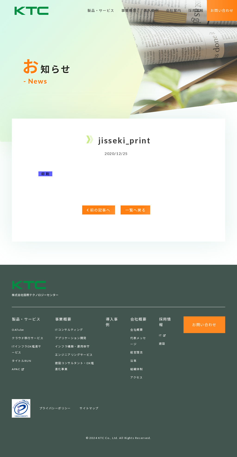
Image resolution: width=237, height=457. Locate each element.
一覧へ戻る (135, 210)
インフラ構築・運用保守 (72, 346)
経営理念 (136, 352)
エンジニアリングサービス (74, 354)
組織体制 (136, 369)
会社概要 (136, 329)
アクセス (136, 377)
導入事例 (151, 10)
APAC (16, 369)
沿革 (133, 360)
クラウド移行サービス (27, 338)
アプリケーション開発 (71, 338)
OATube (18, 329)
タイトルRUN (21, 360)
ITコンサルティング (69, 329)
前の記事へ (100, 210)
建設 (162, 343)
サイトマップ (89, 408)
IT (160, 335)
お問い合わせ (222, 10)
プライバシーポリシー (55, 408)
